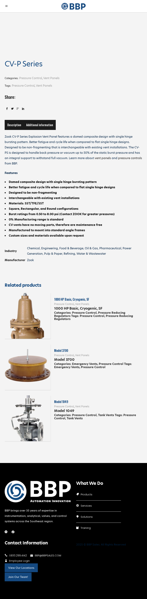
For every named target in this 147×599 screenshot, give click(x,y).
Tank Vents (106, 415)
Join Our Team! (18, 577)
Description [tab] (14, 125)
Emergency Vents (84, 364)
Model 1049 (61, 401)
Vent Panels (51, 78)
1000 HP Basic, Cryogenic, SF (71, 299)
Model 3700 (61, 350)
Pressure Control (30, 78)
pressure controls (130, 158)
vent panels (103, 158)
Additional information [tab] (39, 125)
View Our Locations (21, 568)
